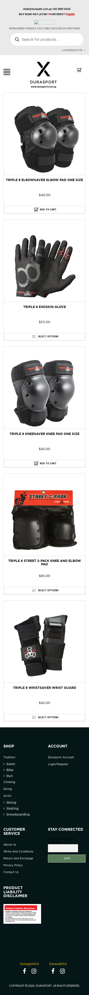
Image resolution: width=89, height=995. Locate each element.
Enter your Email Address (61, 840)
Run (9, 776)
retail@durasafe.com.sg (37, 9)
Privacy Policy (13, 865)
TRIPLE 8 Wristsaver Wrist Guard (44, 688)
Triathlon (9, 757)
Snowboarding (18, 814)
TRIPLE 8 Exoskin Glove (44, 307)
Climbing (9, 782)
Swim (10, 764)
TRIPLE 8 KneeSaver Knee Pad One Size (44, 434)
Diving (7, 789)
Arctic (7, 796)
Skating (12, 808)
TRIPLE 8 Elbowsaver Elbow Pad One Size (44, 180)
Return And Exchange (18, 858)
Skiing (11, 802)
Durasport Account (61, 757)
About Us (9, 845)
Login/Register (72, 50)
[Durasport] (43, 74)
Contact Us (11, 872)
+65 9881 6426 (61, 9)
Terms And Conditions (18, 851)
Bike (9, 770)
